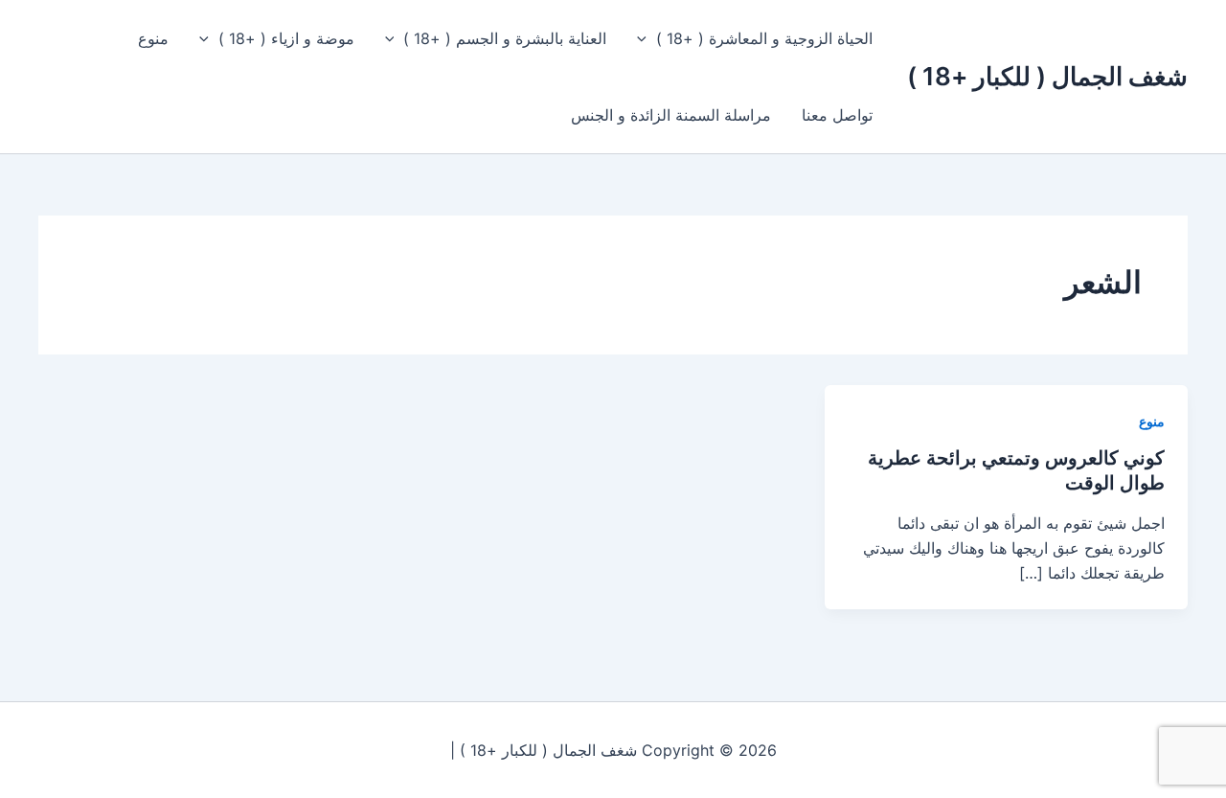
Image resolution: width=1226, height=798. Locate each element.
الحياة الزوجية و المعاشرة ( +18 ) (764, 38)
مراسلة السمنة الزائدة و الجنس (671, 115)
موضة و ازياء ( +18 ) (286, 38)
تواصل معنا (837, 115)
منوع (153, 38)
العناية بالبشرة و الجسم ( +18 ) (504, 38)
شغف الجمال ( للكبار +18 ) (1047, 76)
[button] (646, 38)
